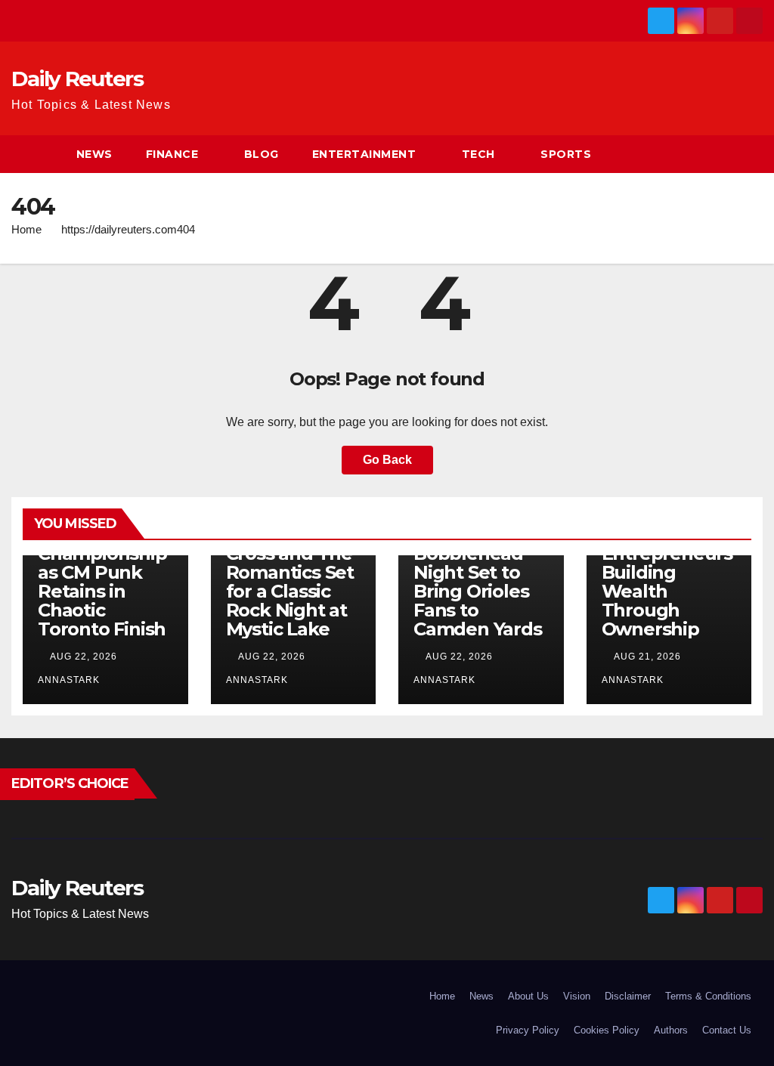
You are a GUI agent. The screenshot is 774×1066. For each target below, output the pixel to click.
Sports (565, 154)
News (94, 154)
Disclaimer (628, 996)
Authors (671, 1030)
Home (26, 229)
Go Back (387, 459)
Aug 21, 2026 (647, 656)
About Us (528, 996)
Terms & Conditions (708, 996)
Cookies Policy (606, 1030)
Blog (261, 154)
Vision (576, 996)
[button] (752, 153)
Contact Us (726, 1030)
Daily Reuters (77, 78)
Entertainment (364, 154)
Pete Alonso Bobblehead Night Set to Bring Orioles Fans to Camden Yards (477, 582)
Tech (478, 154)
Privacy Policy (527, 1030)
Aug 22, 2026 (83, 656)
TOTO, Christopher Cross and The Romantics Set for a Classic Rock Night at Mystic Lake (290, 572)
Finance (172, 154)
